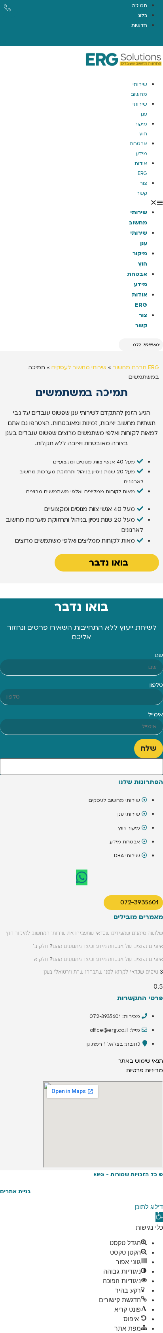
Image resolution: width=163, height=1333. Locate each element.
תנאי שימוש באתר (140, 1061)
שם (159, 655)
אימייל (155, 715)
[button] (155, 202)
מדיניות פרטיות (144, 1070)
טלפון (156, 685)
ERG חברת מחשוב (136, 367)
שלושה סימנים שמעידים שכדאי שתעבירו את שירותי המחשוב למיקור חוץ (84, 933)
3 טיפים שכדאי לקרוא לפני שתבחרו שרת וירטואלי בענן (103, 971)
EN (3, 41)
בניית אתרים (15, 1191)
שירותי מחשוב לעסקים (78, 367)
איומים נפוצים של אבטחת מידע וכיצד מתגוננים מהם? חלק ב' (98, 946)
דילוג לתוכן (149, 1207)
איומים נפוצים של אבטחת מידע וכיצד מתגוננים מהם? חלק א (98, 959)
